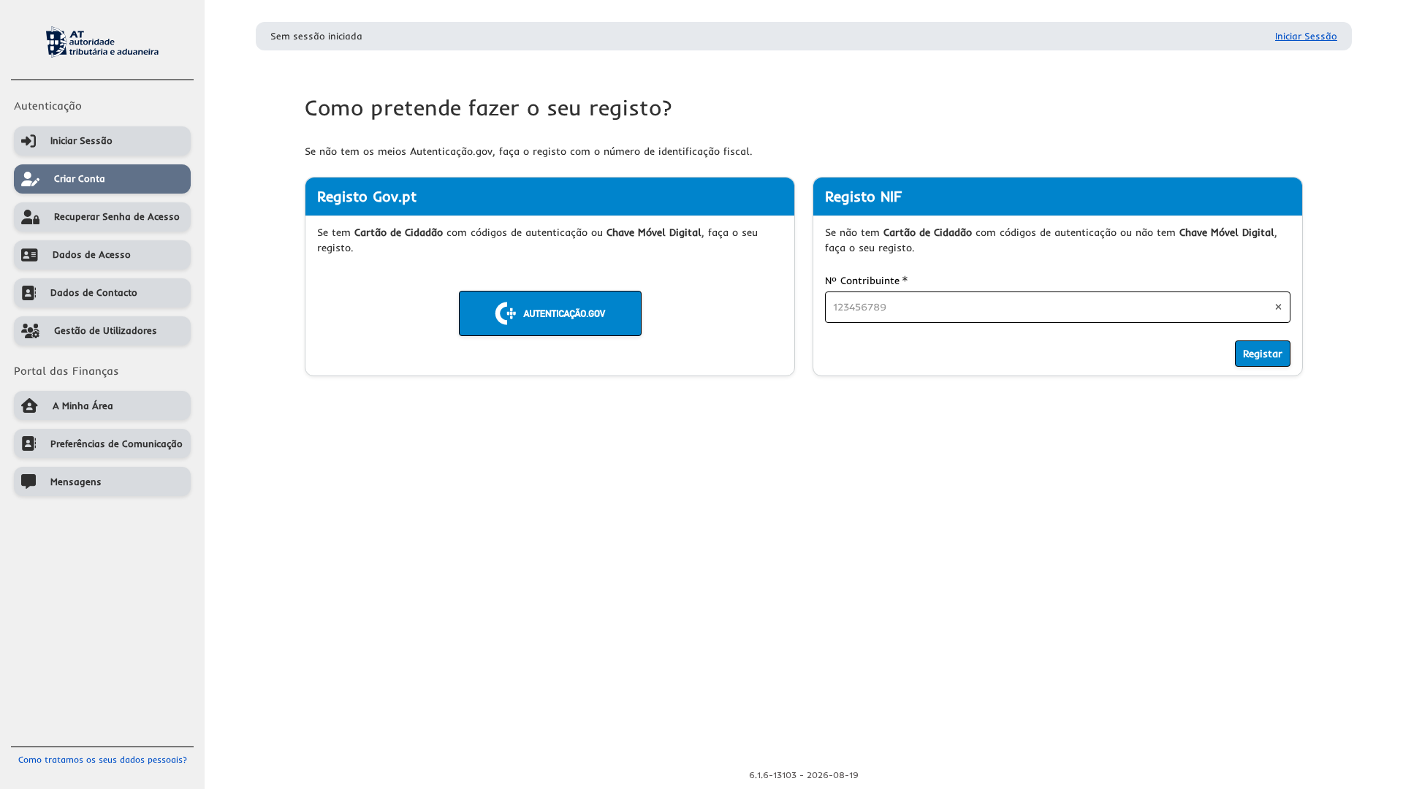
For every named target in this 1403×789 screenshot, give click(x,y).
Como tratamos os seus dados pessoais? (102, 759)
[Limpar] (1278, 307)
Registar (1262, 353)
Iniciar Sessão (1306, 36)
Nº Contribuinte (866, 280)
